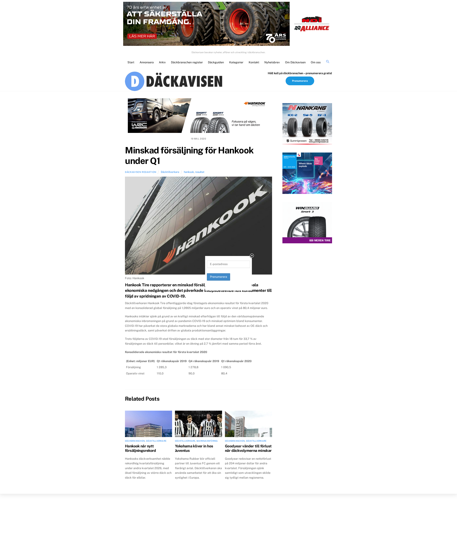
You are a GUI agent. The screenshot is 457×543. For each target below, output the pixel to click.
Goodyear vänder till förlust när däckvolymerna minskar (248, 448)
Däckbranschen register (187, 62)
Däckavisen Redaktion (140, 172)
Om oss (316, 62)
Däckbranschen (135, 441)
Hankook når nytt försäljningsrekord (140, 448)
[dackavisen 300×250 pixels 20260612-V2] (307, 124)
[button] (328, 61)
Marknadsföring (207, 441)
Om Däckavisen (295, 62)
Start (130, 62)
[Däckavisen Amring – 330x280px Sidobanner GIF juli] (307, 223)
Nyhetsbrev (272, 62)
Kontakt (254, 62)
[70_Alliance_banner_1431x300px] (228, 24)
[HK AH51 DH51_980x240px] (198, 116)
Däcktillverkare (170, 171)
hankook (189, 171)
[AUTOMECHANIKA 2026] (307, 174)
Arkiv (162, 62)
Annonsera (147, 62)
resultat (199, 171)
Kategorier (236, 62)
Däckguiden (216, 62)
